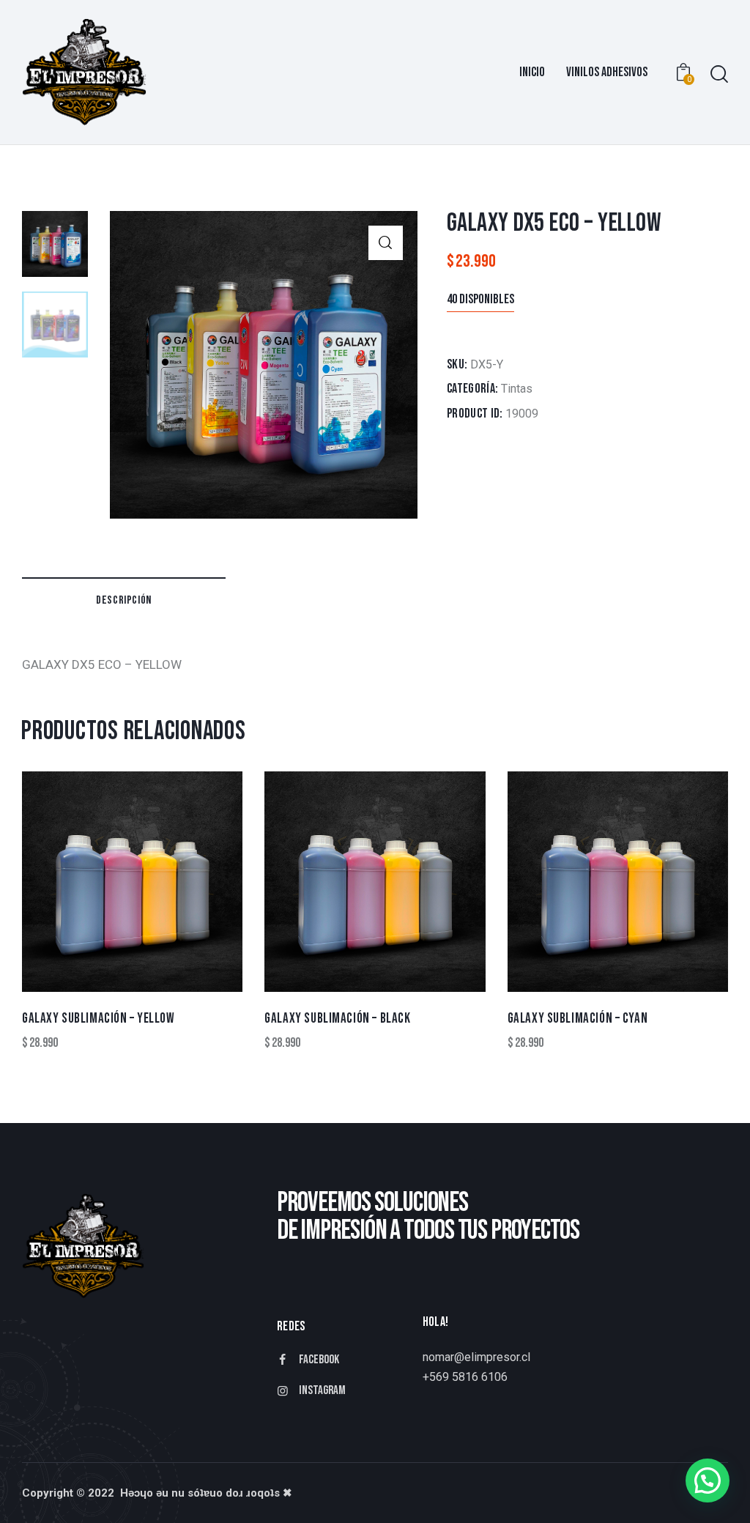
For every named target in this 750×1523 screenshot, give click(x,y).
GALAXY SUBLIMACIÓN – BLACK (337, 1018)
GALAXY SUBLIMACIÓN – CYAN (578, 1018)
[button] (385, 243)
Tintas (516, 389)
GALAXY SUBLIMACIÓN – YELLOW (98, 1018)
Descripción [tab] (124, 600)
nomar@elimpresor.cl (476, 1357)
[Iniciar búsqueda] (719, 74)
